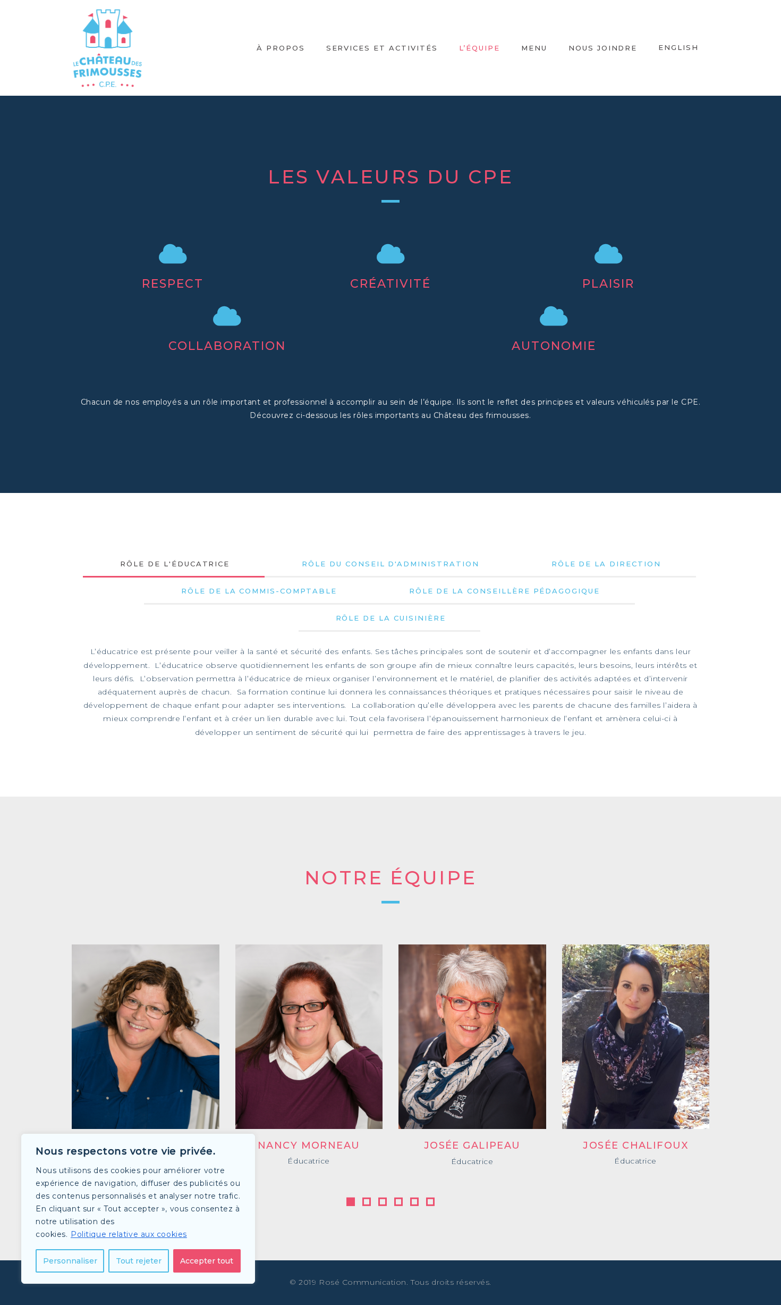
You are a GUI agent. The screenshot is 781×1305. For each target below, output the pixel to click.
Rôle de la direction (606, 563)
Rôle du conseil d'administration (390, 563)
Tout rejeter (139, 1261)
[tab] (175, 564)
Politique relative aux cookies (129, 1234)
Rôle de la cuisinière (391, 618)
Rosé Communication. (364, 1282)
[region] (138, 1209)
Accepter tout (206, 1261)
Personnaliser (70, 1261)
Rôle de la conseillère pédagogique (504, 591)
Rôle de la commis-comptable (259, 591)
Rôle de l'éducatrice (175, 563)
